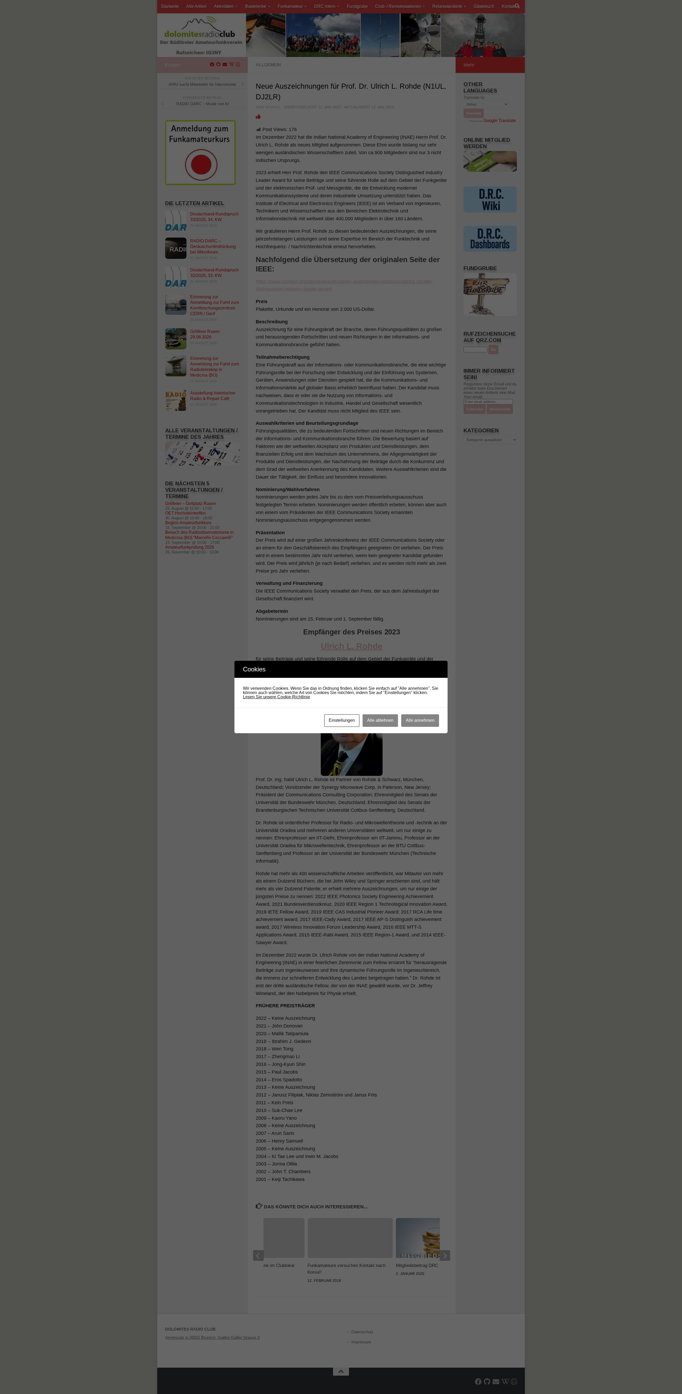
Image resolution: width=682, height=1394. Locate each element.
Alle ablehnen (380, 720)
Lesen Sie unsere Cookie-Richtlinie (276, 697)
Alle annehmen (420, 720)
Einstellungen (342, 720)
